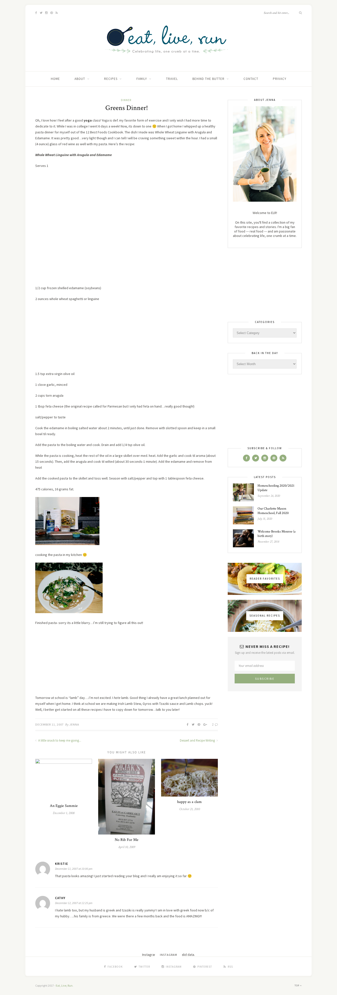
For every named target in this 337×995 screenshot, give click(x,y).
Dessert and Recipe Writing (198, 740)
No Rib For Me (126, 839)
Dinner (126, 100)
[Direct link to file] (67, 544)
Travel (172, 79)
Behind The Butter (208, 79)
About (80, 79)
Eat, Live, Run (64, 985)
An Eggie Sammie (64, 805)
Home (55, 79)
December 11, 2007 (49, 724)
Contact (250, 79)
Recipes (110, 79)
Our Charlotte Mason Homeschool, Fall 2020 (273, 510)
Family (141, 79)
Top (297, 985)
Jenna (74, 724)
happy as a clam (189, 801)
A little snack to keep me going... (59, 740)
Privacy (279, 79)
